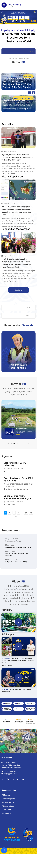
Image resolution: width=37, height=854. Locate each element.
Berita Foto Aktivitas (23, 98)
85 (26, 513)
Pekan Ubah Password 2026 (16, 562)
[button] (8, 443)
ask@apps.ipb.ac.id (10, 774)
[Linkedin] (17, 779)
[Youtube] (22, 779)
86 (31, 513)
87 (16, 516)
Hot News (28, 76)
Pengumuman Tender (13, 541)
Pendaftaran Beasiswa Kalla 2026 (18, 547)
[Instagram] (12, 779)
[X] (2, 779)
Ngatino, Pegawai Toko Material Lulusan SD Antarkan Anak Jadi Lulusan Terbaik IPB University (18, 157)
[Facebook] (7, 779)
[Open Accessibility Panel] (4, 850)
